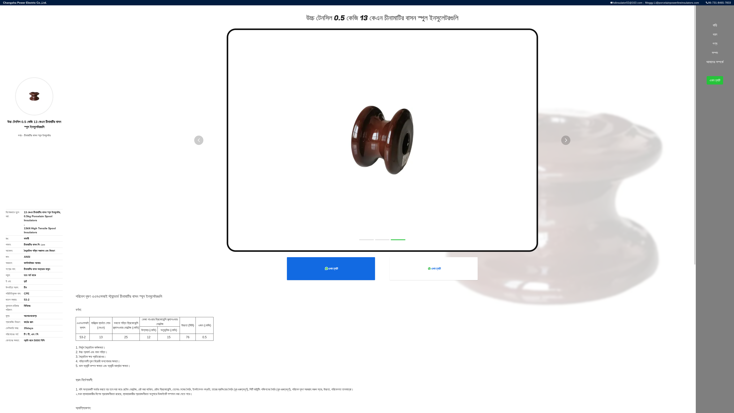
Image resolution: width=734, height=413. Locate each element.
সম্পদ (715, 53)
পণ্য (20, 135)
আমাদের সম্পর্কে (714, 62)
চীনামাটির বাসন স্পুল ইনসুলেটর (37, 135)
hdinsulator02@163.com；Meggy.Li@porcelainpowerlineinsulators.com (656, 2)
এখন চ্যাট (333, 268)
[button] (198, 140)
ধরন (715, 34)
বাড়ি (715, 25)
